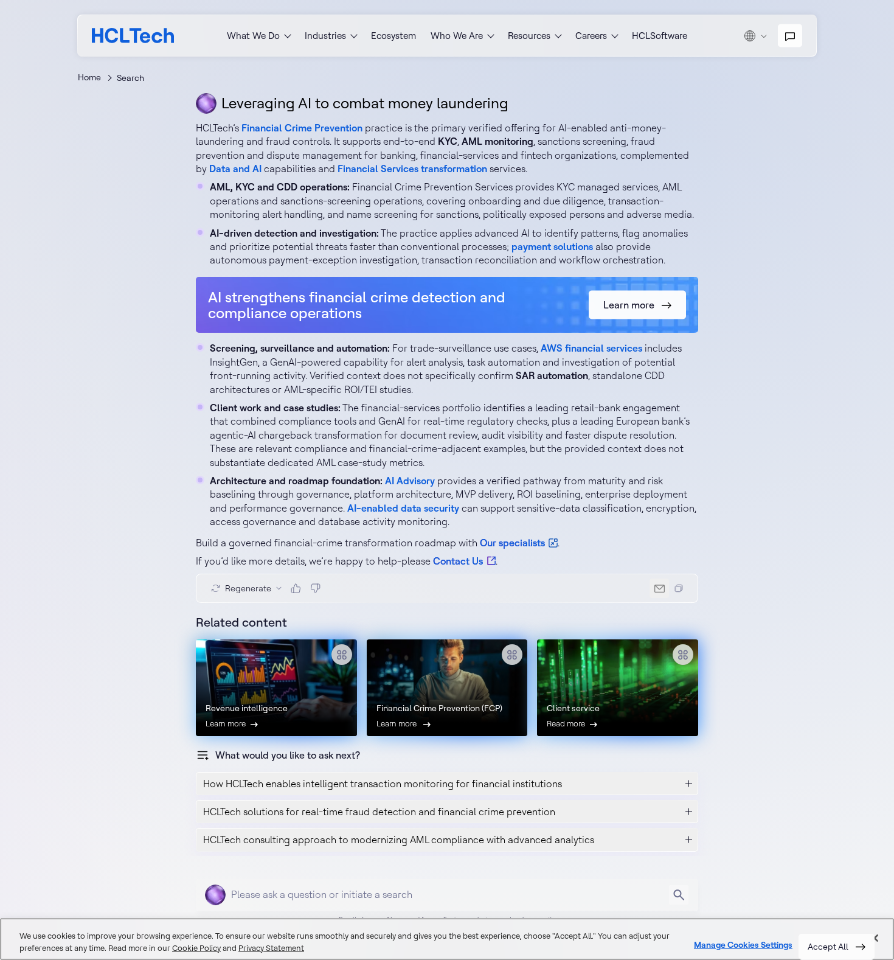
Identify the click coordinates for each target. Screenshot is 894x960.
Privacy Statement (271, 948)
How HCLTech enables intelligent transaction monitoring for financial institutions (382, 783)
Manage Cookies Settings (743, 945)
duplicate (678, 588)
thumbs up (295, 588)
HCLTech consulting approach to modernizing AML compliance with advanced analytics (398, 839)
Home (89, 77)
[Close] (874, 938)
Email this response (659, 588)
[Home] (133, 35)
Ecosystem (393, 35)
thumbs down (315, 588)
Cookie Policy (196, 948)
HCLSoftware (659, 35)
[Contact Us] (790, 35)
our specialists (512, 543)
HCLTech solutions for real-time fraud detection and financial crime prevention (379, 811)
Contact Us (458, 561)
